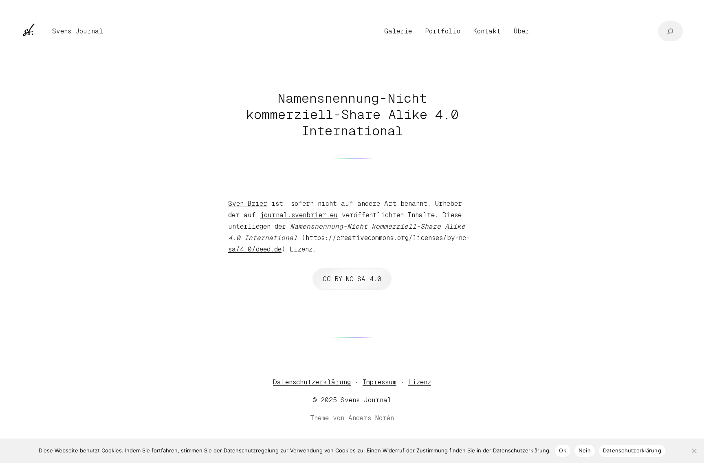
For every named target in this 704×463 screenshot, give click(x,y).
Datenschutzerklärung (312, 382)
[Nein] (694, 451)
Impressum (379, 382)
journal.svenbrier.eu (299, 215)
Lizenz (419, 382)
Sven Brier (247, 203)
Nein (585, 450)
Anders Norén (371, 418)
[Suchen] (670, 31)
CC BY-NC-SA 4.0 (352, 279)
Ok (562, 450)
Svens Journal (77, 31)
